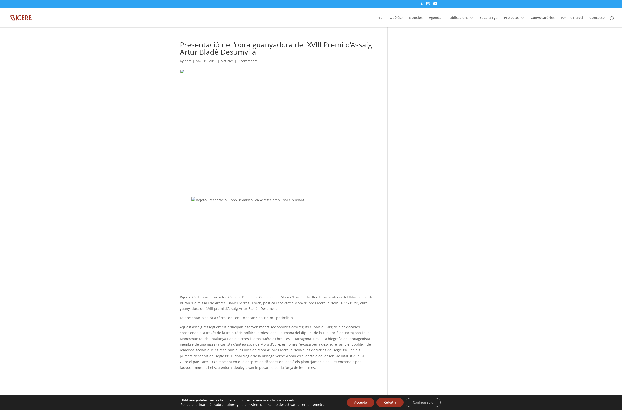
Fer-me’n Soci (572, 18)
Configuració (423, 402)
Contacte (597, 18)
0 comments (248, 61)
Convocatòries (543, 18)
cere (188, 61)
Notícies (416, 18)
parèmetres (316, 404)
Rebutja (390, 402)
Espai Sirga (489, 18)
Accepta (360, 402)
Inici (380, 18)
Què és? (396, 18)
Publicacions (458, 18)
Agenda (435, 18)
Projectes (511, 18)
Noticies (227, 61)
